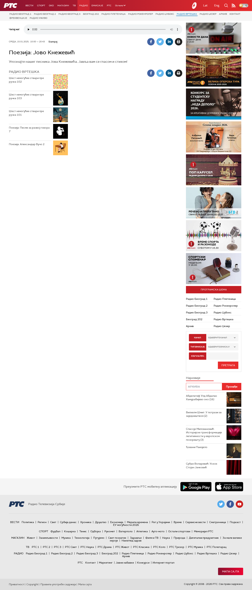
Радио (83, 5)
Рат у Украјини (161, 522)
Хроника (85, 522)
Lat (205, 5)
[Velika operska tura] (213, 71)
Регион (42, 522)
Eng (216, 5)
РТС (109, 5)
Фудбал (55, 531)
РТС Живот (122, 547)
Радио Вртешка (187, 14)
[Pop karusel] (213, 169)
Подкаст (235, 522)
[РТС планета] (194, 5)
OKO (51, 5)
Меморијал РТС (203, 531)
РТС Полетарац (216, 547)
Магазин (63, 5)
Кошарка (70, 531)
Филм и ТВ (151, 537)
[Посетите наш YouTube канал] (239, 504)
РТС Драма (105, 547)
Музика (66, 537)
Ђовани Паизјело (196, 447)
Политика (28, 522)
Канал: (197, 337)
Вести (29, 5)
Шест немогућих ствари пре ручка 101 (26, 112)
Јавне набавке (125, 562)
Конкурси (143, 562)
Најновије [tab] (193, 378)
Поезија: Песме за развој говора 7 (29, 129)
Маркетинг (106, 562)
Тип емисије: (198, 347)
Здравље (136, 537)
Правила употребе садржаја (58, 584)
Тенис (83, 531)
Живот (31, 537)
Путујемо (98, 537)
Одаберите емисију (219, 347)
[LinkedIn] (169, 41)
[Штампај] (178, 41)
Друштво (100, 522)
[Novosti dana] (213, 38)
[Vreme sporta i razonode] (213, 235)
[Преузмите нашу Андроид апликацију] (195, 486)
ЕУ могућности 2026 (126, 525)
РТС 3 (57, 547)
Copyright (32, 584)
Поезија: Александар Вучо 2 (26, 144)
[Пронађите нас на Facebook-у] (230, 504)
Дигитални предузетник (204, 537)
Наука (166, 537)
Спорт (41, 5)
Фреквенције (18, 18)
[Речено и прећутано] (213, 202)
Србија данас (68, 522)
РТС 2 (46, 547)
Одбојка (95, 531)
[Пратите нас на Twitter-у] (221, 504)
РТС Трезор (176, 547)
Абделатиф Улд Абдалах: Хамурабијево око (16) (201, 397)
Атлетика (142, 531)
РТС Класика (141, 547)
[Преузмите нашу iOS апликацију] (229, 486)
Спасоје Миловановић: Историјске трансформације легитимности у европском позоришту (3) (204, 434)
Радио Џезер (208, 14)
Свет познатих (117, 537)
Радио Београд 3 (69, 14)
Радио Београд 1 (20, 14)
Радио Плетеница (113, 14)
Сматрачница (217, 522)
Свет (53, 522)
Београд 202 (91, 14)
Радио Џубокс (165, 14)
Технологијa (81, 537)
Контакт (234, 14)
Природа (179, 537)
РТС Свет (71, 547)
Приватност (16, 584)
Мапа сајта (230, 571)
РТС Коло (159, 547)
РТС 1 (35, 547)
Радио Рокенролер (140, 14)
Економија (116, 522)
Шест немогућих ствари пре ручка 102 (26, 79)
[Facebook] (151, 41)
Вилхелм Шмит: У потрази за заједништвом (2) (204, 414)
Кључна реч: (197, 356)
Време (178, 522)
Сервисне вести (195, 522)
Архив (223, 14)
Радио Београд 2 (45, 14)
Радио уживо (38, 18)
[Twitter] (160, 41)
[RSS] (233, 5)
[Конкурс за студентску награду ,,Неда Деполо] (213, 104)
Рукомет (109, 531)
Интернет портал (163, 562)
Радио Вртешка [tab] (24, 72)
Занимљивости (48, 537)
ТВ (74, 5)
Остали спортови (179, 531)
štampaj (53, 41)
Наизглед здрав (131, 540)
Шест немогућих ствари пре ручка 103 (26, 96)
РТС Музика (195, 547)
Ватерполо (126, 531)
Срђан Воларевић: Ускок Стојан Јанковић (201, 465)
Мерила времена (137, 522)
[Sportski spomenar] (213, 268)
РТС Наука (87, 547)
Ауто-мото (158, 531)
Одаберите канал (217, 337)
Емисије (97, 5)
